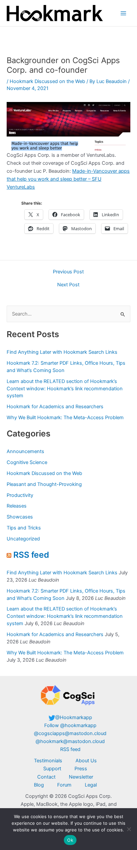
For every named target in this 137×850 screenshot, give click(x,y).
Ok (70, 840)
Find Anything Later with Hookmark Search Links (62, 352)
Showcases (20, 517)
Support (52, 769)
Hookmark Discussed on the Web (47, 81)
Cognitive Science (27, 462)
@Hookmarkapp (73, 717)
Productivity (20, 495)
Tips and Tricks (24, 528)
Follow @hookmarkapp (70, 725)
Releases (17, 506)
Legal (91, 785)
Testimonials (48, 761)
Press (80, 769)
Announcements (25, 451)
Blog (39, 785)
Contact (46, 777)
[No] (128, 829)
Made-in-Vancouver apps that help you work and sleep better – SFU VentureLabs (68, 179)
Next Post (68, 284)
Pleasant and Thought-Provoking (44, 484)
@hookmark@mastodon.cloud (70, 741)
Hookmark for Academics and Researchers (55, 407)
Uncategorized (23, 539)
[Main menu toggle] (123, 13)
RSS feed (31, 555)
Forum (64, 785)
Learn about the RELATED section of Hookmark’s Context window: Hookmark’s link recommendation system (65, 388)
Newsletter (81, 777)
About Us (86, 761)
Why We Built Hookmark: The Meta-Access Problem (65, 418)
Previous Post (68, 271)
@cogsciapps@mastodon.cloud (70, 733)
